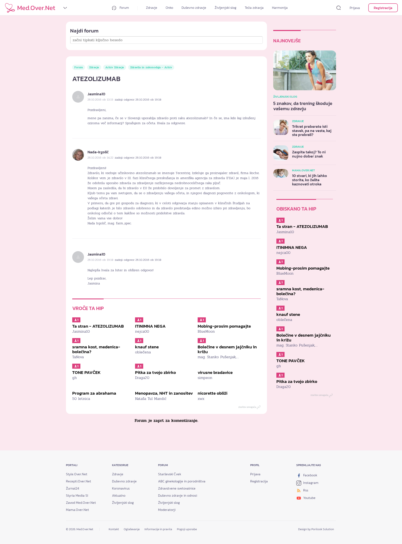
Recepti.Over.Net (78, 481)
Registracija (383, 7)
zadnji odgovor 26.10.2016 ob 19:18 (138, 99)
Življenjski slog (225, 7)
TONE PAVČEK (86, 372)
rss (305, 490)
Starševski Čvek (169, 474)
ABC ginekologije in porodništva (181, 481)
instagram (310, 482)
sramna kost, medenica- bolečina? (96, 349)
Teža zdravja (254, 7)
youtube (309, 497)
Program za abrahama (94, 393)
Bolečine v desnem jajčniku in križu (227, 349)
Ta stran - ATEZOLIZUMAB (98, 326)
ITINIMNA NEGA (150, 326)
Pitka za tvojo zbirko (155, 372)
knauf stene (147, 347)
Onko (169, 7)
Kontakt (114, 529)
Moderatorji (166, 509)
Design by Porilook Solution (316, 529)
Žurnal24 (72, 488)
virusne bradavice (215, 372)
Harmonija (280, 7)
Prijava (355, 7)
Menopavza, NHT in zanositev (164, 393)
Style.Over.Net (76, 474)
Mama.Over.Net (77, 509)
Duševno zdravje (194, 7)
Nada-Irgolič (98, 152)
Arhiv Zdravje (114, 67)
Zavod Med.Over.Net (81, 502)
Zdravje (151, 7)
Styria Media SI (77, 495)
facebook (309, 475)
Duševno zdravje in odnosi (177, 495)
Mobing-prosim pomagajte (224, 326)
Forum (124, 7)
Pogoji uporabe (187, 529)
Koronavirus (121, 488)
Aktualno (118, 495)
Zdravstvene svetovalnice (177, 488)
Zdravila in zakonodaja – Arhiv (151, 67)
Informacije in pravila (158, 529)
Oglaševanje (132, 529)
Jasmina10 (96, 94)
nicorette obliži (212, 393)
